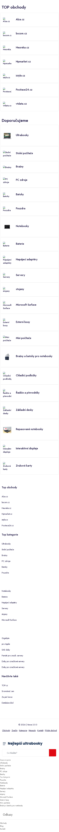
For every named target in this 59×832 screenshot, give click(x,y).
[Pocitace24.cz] (7, 90)
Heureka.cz (6, 508)
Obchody (6, 730)
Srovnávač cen (8, 691)
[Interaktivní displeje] (7, 448)
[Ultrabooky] (7, 135)
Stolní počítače (8, 549)
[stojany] (7, 289)
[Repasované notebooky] (7, 429)
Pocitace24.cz (8, 525)
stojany (4, 614)
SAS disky (6, 649)
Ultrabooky (6, 543)
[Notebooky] (7, 226)
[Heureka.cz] (7, 47)
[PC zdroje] (7, 180)
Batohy (4, 566)
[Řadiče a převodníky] (7, 393)
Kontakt (40, 730)
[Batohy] (7, 194)
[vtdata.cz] (7, 104)
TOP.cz (5, 685)
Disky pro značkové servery (13, 661)
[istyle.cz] (7, 76)
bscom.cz (6, 502)
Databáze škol (7, 702)
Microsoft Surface (9, 619)
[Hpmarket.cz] (7, 62)
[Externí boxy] (7, 322)
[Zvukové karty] (7, 466)
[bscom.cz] (7, 33)
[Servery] (7, 275)
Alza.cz (5, 496)
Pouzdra (5, 572)
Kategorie (23, 730)
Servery (5, 608)
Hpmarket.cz (7, 513)
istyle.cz (5, 519)
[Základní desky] (7, 410)
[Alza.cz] (7, 19)
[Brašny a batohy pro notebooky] (7, 356)
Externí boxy (4, 800)
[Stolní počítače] (7, 153)
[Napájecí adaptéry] (7, 259)
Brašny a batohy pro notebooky (11, 805)
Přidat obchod (51, 730)
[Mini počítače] (7, 338)
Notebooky (6, 591)
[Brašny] (7, 167)
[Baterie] (7, 244)
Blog (1, 826)
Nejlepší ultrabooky (25, 743)
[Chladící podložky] (7, 375)
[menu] (6, 743)
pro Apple (6, 644)
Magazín (32, 730)
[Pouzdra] (7, 208)
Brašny (4, 555)
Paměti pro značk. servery (12, 655)
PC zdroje (6, 561)
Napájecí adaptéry (9, 602)
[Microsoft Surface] (7, 305)
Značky (14, 730)
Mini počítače (5, 803)
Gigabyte (5, 638)
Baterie (4, 596)
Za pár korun (7, 697)
